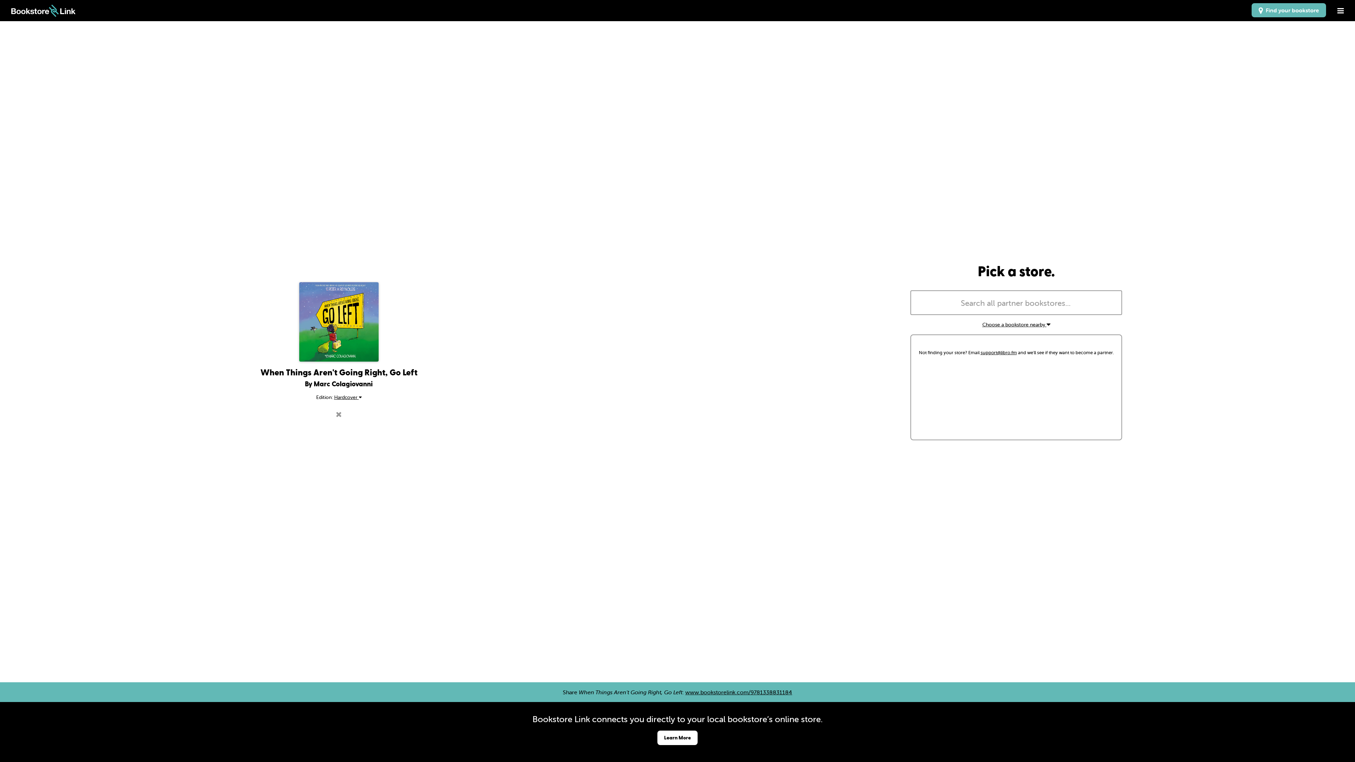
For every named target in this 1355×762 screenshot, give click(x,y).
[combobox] (1016, 302)
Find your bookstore (1291, 10)
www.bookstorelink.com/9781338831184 (738, 692)
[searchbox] (1016, 303)
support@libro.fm (999, 353)
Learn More (677, 737)
